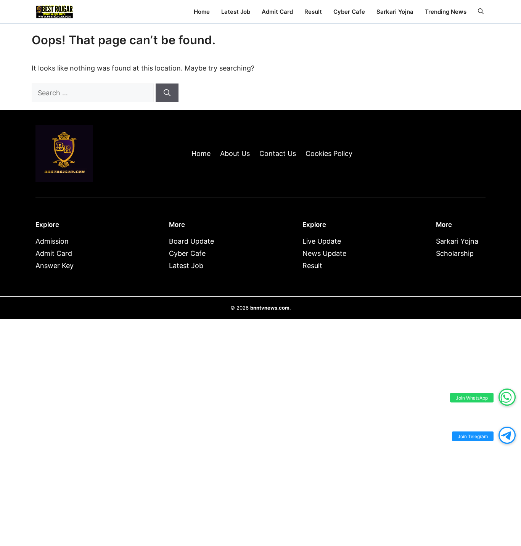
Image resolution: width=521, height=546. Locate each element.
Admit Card (277, 11)
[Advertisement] (260, 525)
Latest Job (235, 11)
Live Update (321, 241)
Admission (52, 241)
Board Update (191, 241)
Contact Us (277, 153)
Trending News (445, 11)
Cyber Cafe (349, 11)
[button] (480, 11)
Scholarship (455, 253)
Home (202, 11)
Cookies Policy (329, 153)
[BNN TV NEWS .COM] (54, 11)
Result (313, 11)
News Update (324, 253)
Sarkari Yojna (394, 11)
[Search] (167, 93)
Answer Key (54, 266)
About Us (235, 153)
